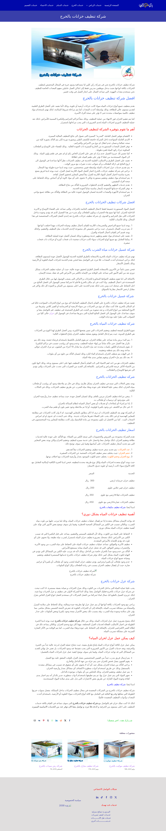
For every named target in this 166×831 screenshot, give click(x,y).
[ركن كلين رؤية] (65, 805)
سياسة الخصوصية (73, 800)
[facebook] (106, 797)
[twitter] (116, 797)
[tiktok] (102, 797)
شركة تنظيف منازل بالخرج (86, 766)
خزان (52, 313)
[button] (133, 755)
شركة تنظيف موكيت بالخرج (122, 766)
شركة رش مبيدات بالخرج (50, 766)
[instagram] (111, 797)
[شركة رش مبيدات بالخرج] (46, 751)
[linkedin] (97, 797)
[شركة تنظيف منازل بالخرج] (83, 751)
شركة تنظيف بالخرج (116, 684)
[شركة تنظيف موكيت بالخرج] (119, 751)
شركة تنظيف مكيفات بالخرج (113, 507)
